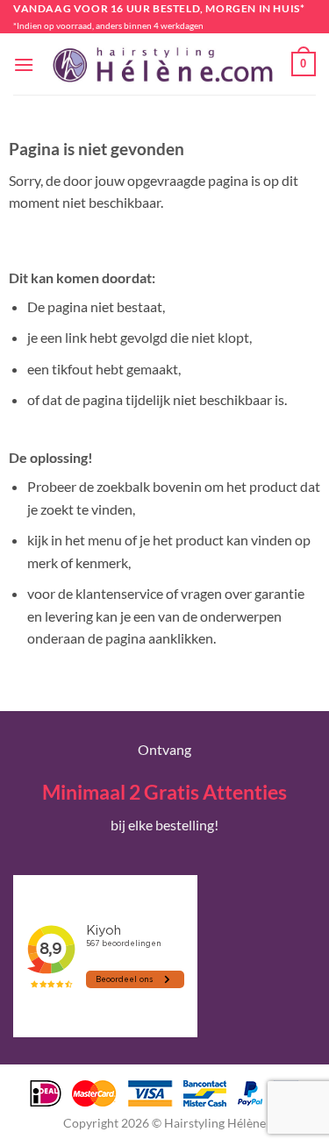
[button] (23, 64)
